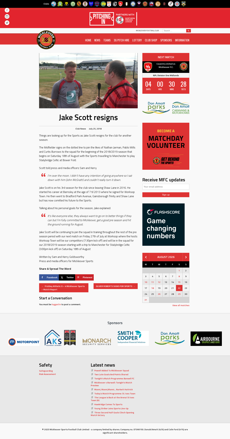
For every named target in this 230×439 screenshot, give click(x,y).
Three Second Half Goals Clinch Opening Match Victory (112, 414)
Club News (80, 128)
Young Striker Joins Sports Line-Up (111, 408)
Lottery (137, 40)
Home (88, 40)
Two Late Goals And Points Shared (111, 374)
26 (159, 294)
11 (152, 282)
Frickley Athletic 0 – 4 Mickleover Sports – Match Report (63, 287)
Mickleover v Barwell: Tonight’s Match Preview (111, 384)
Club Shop (151, 40)
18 (152, 288)
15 (179, 282)
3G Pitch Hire (121, 40)
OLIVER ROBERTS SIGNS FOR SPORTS (115, 286)
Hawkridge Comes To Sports (108, 404)
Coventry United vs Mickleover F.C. (165, 65)
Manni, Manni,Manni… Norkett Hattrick (113, 389)
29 (179, 294)
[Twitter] (7, 22)
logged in (56, 304)
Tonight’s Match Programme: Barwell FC (114, 378)
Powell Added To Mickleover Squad (111, 370)
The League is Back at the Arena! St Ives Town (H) (112, 399)
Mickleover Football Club (147, 30)
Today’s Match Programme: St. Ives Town (114, 393)
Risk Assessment (47, 374)
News (97, 40)
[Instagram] (7, 16)
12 (159, 282)
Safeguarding (46, 370)
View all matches (180, 305)
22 (179, 288)
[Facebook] (7, 10)
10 (146, 282)
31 (146, 299)
